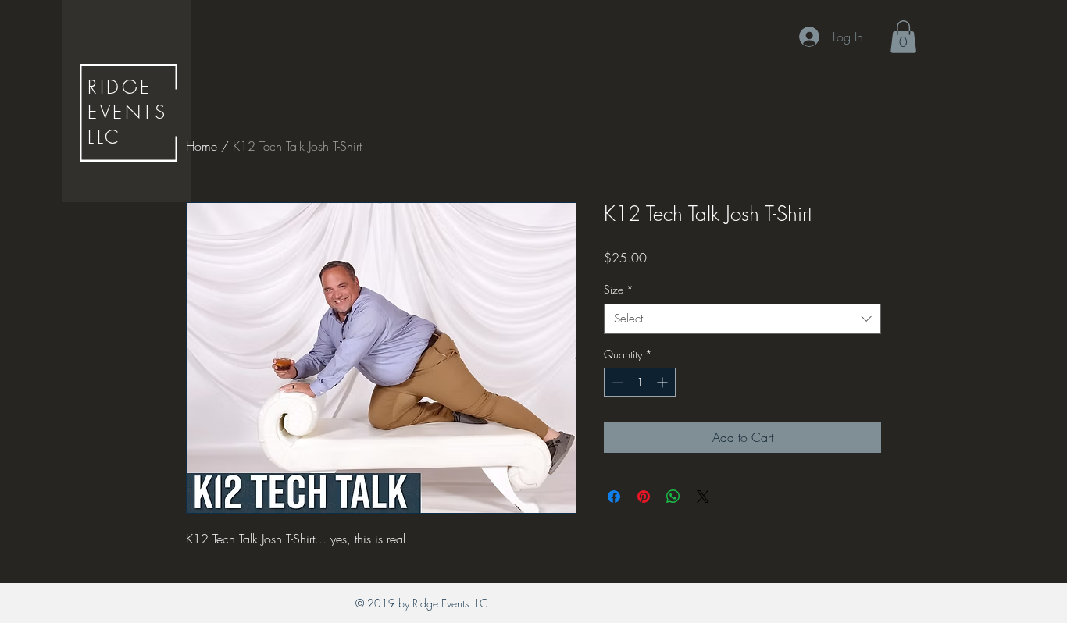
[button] (903, 36)
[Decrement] (616, 382)
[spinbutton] (640, 382)
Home (201, 146)
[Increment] (663, 382)
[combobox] (742, 319)
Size (618, 289)
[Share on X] (703, 496)
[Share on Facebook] (614, 496)
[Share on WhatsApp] (673, 496)
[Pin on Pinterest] (643, 496)
